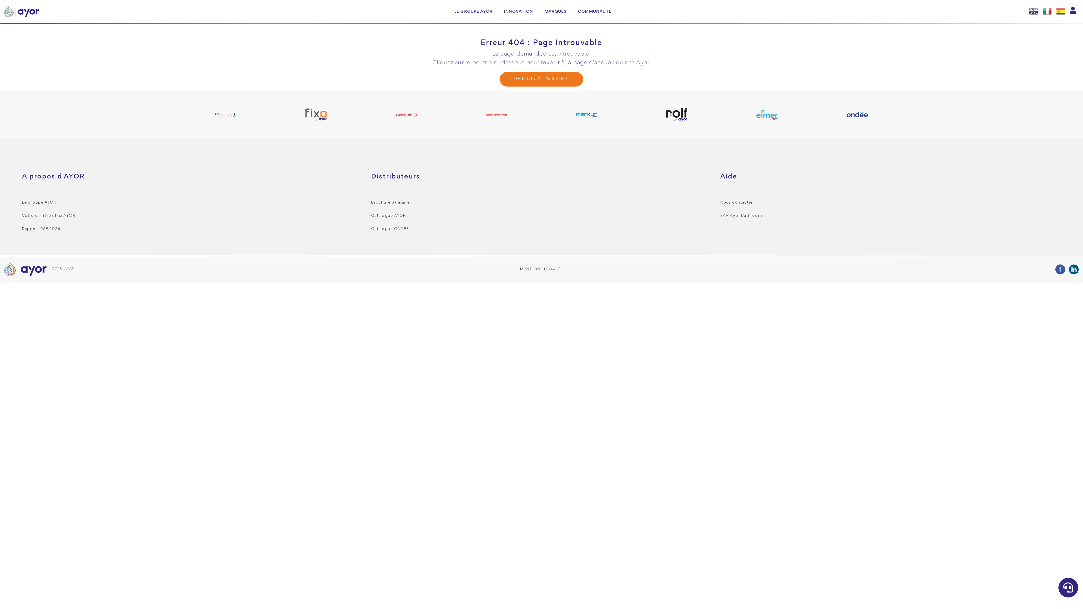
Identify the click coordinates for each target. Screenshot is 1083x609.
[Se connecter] (1073, 11)
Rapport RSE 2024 (41, 229)
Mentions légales (541, 269)
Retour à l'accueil (541, 79)
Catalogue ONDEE (390, 229)
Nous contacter (736, 202)
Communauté (594, 12)
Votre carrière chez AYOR (48, 216)
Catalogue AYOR (388, 216)
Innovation (518, 12)
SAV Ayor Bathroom (741, 216)
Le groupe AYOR (473, 12)
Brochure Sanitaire (390, 202)
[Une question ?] (1068, 587)
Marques (556, 12)
